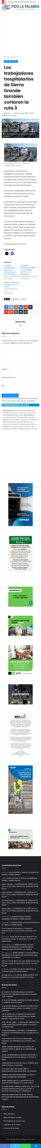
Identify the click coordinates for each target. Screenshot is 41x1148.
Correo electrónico (9, 377)
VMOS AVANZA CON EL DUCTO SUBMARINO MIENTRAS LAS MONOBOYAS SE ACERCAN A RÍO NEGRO (18, 1041)
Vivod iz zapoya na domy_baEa (12, 928)
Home (7, 57)
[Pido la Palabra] (20, 9)
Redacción (7, 113)
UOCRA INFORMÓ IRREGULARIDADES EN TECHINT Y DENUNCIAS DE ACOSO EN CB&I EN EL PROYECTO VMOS (20, 1057)
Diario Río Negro (9, 1114)
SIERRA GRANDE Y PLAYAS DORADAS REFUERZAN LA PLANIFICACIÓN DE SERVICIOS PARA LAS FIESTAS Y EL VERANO (17, 947)
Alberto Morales (7, 884)
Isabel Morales (6, 892)
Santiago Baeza (7, 975)
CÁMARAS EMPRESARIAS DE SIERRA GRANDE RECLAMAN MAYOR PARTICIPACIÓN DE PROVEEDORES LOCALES (20, 1097)
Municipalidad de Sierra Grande (14, 1121)
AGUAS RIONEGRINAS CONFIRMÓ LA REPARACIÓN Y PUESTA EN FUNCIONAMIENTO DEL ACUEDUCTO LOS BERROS (20, 1033)
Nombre (5, 369)
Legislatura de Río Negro (12, 1124)
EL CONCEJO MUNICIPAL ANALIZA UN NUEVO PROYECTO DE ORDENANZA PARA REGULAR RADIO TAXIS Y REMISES (19, 994)
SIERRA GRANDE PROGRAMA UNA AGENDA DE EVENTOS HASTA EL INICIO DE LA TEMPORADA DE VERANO (19, 1049)
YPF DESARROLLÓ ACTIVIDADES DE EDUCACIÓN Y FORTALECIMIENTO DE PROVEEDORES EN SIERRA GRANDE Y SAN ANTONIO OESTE (19, 1016)
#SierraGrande (15, 299)
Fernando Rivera (7, 900)
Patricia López (6, 908)
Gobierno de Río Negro (11, 1128)
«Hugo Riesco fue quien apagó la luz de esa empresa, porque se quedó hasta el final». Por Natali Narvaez (19, 939)
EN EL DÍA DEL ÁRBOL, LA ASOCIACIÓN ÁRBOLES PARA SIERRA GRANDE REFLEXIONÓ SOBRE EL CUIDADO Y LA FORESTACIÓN (20, 1024)
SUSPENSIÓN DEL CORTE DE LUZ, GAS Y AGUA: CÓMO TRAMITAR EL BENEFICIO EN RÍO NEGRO (20, 886)
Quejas (13, 57)
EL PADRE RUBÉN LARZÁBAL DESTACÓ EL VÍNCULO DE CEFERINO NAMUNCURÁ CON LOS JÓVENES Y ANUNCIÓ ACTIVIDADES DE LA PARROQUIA (20, 1089)
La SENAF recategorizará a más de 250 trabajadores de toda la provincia (10, 270)
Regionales (14, 61)
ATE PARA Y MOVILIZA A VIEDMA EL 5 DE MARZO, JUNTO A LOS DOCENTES (28, 270)
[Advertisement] (20, 33)
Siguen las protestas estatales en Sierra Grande (11, 284)
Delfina (4, 961)
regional (23, 299)
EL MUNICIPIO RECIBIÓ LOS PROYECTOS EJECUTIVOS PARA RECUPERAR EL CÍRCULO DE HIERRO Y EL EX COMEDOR (20, 1008)
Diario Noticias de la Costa (12, 1117)
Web (3, 385)
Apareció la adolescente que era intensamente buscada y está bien (19, 931)
